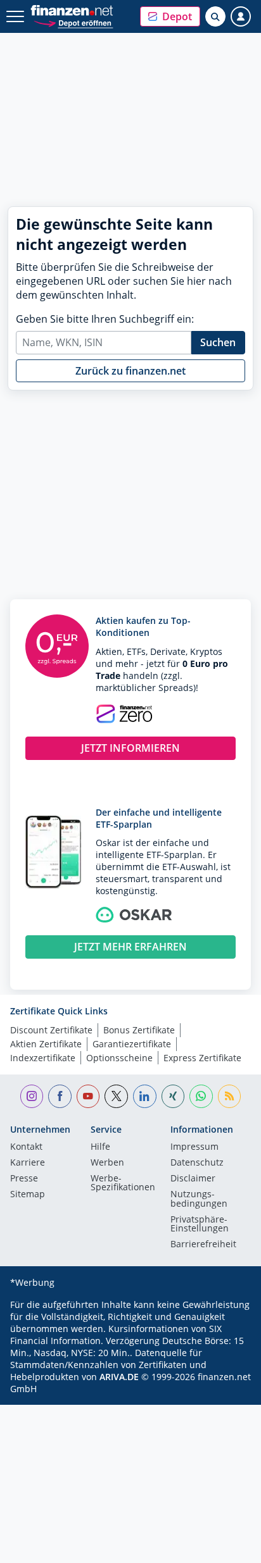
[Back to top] (226, 1547)
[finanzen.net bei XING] (173, 1096)
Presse (24, 1179)
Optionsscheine (119, 1058)
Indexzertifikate (42, 1058)
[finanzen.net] (71, 10)
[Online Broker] (73, 22)
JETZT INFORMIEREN (130, 748)
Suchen (218, 342)
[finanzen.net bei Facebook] (60, 1096)
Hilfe (100, 1147)
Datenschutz (197, 1163)
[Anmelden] (241, 16)
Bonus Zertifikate (139, 1030)
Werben (107, 1163)
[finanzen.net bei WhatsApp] (201, 1096)
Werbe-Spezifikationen (123, 1183)
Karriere (27, 1163)
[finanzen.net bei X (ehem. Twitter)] (116, 1096)
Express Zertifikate (202, 1058)
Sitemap (27, 1195)
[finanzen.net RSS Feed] (229, 1096)
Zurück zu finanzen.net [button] (130, 371)
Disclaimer (192, 1179)
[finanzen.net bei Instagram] (32, 1096)
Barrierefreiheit (203, 1245)
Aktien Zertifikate (46, 1044)
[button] (170, 16)
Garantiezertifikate (131, 1044)
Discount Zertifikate (51, 1030)
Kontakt (26, 1147)
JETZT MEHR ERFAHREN (130, 947)
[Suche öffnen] (215, 16)
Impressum (194, 1147)
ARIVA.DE (119, 1377)
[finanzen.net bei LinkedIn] (144, 1096)
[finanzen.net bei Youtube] (88, 1096)
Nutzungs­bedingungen (198, 1199)
